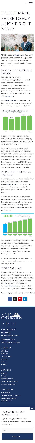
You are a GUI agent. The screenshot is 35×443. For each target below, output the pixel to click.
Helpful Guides (6, 401)
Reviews (4, 359)
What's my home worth (9, 381)
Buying (3, 373)
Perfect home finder (8, 384)
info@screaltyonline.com (10, 335)
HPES (19, 207)
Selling (3, 376)
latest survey (11, 100)
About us (4, 351)
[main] (17, 156)
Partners (4, 354)
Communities (6, 393)
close (32, 408)
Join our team (6, 356)
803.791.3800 (6, 333)
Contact (4, 365)
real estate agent (11, 286)
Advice (3, 362)
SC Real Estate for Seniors (11, 395)
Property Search (7, 379)
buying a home (18, 55)
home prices (9, 96)
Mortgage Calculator (9, 398)
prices (6, 283)
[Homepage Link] (8, 3)
